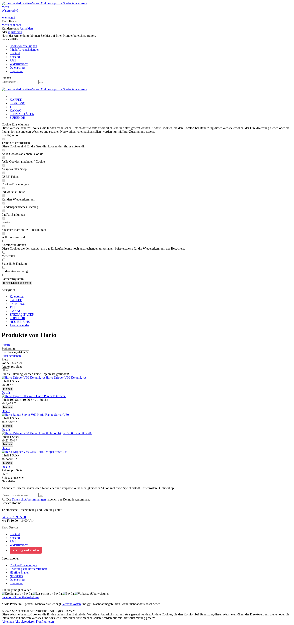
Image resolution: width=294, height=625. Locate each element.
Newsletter (16, 576)
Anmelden (26, 28)
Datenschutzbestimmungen (29, 499)
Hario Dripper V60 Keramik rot (66, 377)
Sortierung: (9, 348)
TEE (13, 307)
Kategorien (17, 296)
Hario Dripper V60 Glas (51, 451)
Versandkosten (71, 604)
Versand (15, 56)
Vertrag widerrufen (25, 550)
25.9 (19, 363)
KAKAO (16, 311)
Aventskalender (19, 325)
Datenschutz (17, 67)
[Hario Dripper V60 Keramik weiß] (25, 433)
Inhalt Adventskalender (24, 49)
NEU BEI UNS (20, 321)
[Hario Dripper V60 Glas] (19, 451)
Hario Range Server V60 (53, 414)
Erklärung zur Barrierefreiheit (28, 569)
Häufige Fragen (19, 572)
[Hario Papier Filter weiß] (19, 396)
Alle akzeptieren (25, 621)
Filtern (6, 345)
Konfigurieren (45, 621)
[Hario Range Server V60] (19, 414)
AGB (13, 60)
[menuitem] (147, 7)
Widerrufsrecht (19, 64)
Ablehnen (8, 621)
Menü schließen (12, 25)
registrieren (15, 32)
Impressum (16, 71)
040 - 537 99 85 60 (14, 517)
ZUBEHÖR (17, 318)
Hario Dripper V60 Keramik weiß (70, 433)
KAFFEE (16, 300)
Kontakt (15, 53)
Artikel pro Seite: (12, 366)
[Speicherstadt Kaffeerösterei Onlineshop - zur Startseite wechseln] (44, 3)
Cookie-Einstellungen (23, 46)
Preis (5, 359)
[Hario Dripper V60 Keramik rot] (24, 377)
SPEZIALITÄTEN (22, 314)
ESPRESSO (17, 303)
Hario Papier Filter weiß (51, 396)
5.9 (9, 363)
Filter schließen (11, 355)
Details (6, 392)
